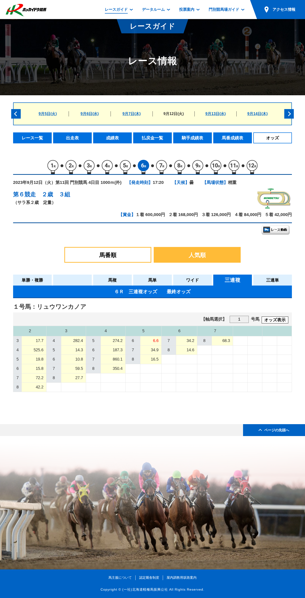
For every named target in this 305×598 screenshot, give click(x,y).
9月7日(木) (131, 114)
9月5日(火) (48, 114)
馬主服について (120, 577)
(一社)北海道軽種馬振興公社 (145, 589)
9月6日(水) (90, 114)
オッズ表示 (275, 319)
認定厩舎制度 (149, 577)
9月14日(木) (257, 114)
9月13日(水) (215, 114)
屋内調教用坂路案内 (182, 577)
